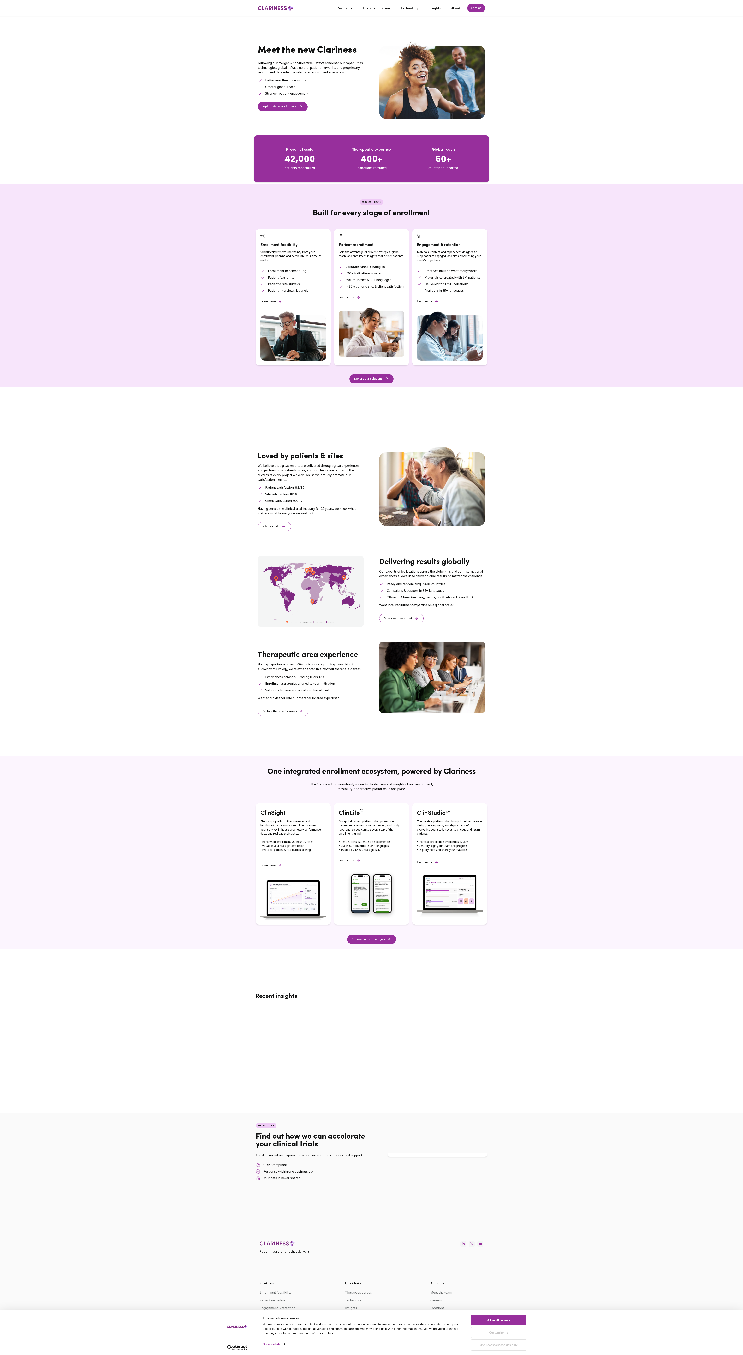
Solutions (345, 8)
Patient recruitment (274, 1300)
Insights (435, 8)
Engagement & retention (277, 1308)
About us (437, 1283)
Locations (437, 1308)
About (455, 8)
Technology (409, 8)
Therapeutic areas (376, 8)
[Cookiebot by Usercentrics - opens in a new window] (237, 1347)
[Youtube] (480, 1244)
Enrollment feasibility (275, 1292)
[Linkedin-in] (463, 1244)
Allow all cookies (498, 1320)
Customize (496, 1332)
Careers (436, 1300)
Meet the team (441, 1292)
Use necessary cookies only (498, 1344)
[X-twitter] (472, 1244)
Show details (271, 1344)
